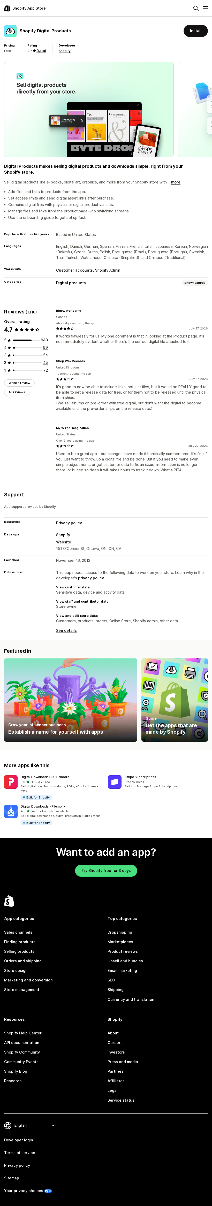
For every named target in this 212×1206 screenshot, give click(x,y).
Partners (116, 1071)
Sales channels (18, 932)
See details (66, 630)
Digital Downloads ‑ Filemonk (43, 806)
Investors (116, 1052)
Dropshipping (120, 932)
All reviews (17, 392)
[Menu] (205, 8)
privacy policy (91, 578)
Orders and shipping (23, 961)
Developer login (18, 1140)
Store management (21, 989)
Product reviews (123, 951)
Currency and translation (131, 999)
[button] (54, 788)
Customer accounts (74, 270)
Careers (115, 1042)
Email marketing (122, 970)
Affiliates (116, 1081)
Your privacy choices (23, 1190)
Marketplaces (120, 942)
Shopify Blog (15, 1071)
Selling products (19, 951)
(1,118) (41, 51)
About (113, 1033)
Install (195, 30)
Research (13, 1081)
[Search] (196, 8)
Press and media (123, 1061)
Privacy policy (69, 523)
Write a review (19, 383)
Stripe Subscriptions (140, 777)
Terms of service (19, 1152)
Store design (16, 970)
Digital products (71, 283)
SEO (111, 980)
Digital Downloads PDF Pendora (45, 777)
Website (63, 542)
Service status (121, 1100)
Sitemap (11, 1178)
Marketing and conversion (28, 980)
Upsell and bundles (125, 961)
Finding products (19, 942)
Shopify (65, 51)
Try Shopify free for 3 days (106, 870)
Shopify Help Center (23, 1033)
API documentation (21, 1042)
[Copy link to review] (84, 311)
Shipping (116, 989)
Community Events (21, 1061)
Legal (113, 1090)
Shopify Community (22, 1052)
